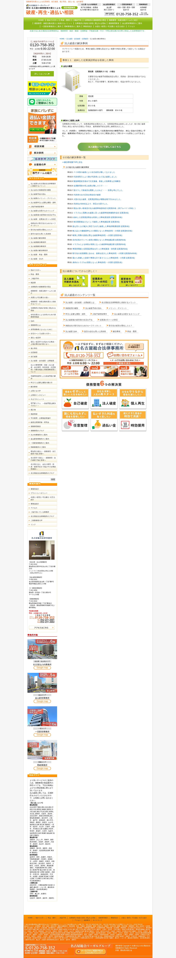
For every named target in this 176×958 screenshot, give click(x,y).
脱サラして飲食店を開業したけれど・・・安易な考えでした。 (99, 190)
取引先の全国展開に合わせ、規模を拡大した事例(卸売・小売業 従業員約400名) (105, 253)
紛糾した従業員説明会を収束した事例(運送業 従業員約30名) (97, 217)
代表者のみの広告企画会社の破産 (87, 195)
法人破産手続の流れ (93, 308)
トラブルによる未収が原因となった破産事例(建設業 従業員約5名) (99, 244)
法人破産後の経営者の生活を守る (79, 320)
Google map (42, 668)
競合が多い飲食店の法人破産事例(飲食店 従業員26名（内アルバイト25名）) (104, 208)
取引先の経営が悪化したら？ (120, 326)
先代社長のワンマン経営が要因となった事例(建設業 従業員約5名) (99, 240)
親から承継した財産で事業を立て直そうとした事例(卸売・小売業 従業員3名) (104, 258)
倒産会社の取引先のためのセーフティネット (83, 326)
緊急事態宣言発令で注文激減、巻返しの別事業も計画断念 (97, 181)
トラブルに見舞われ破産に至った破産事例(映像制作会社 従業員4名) (101, 213)
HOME (62, 39)
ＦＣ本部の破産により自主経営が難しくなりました (94, 172)
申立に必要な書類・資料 (75, 314)
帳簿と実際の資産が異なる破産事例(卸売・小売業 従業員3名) (97, 235)
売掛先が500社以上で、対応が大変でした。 (91, 204)
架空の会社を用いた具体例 (95, 331)
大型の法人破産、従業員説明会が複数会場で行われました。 (98, 199)
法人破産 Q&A (71, 331)
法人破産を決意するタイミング (126, 314)
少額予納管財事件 (100, 314)
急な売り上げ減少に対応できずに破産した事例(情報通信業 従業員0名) (101, 226)
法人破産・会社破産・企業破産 (77, 39)
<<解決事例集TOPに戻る (72, 162)
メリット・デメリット (118, 308)
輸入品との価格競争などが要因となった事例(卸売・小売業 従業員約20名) (102, 231)
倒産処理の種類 (71, 308)
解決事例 (116, 331)
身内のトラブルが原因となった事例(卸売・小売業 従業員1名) (97, 262)
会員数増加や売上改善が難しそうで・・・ (91, 186)
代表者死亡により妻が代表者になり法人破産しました (95, 177)
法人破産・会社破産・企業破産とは (79, 302)
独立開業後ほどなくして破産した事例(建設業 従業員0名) (97, 222)
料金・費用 (131, 331)
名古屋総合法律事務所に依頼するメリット (119, 302)
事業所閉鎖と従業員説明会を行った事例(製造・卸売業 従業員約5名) (100, 249)
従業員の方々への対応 (109, 320)
